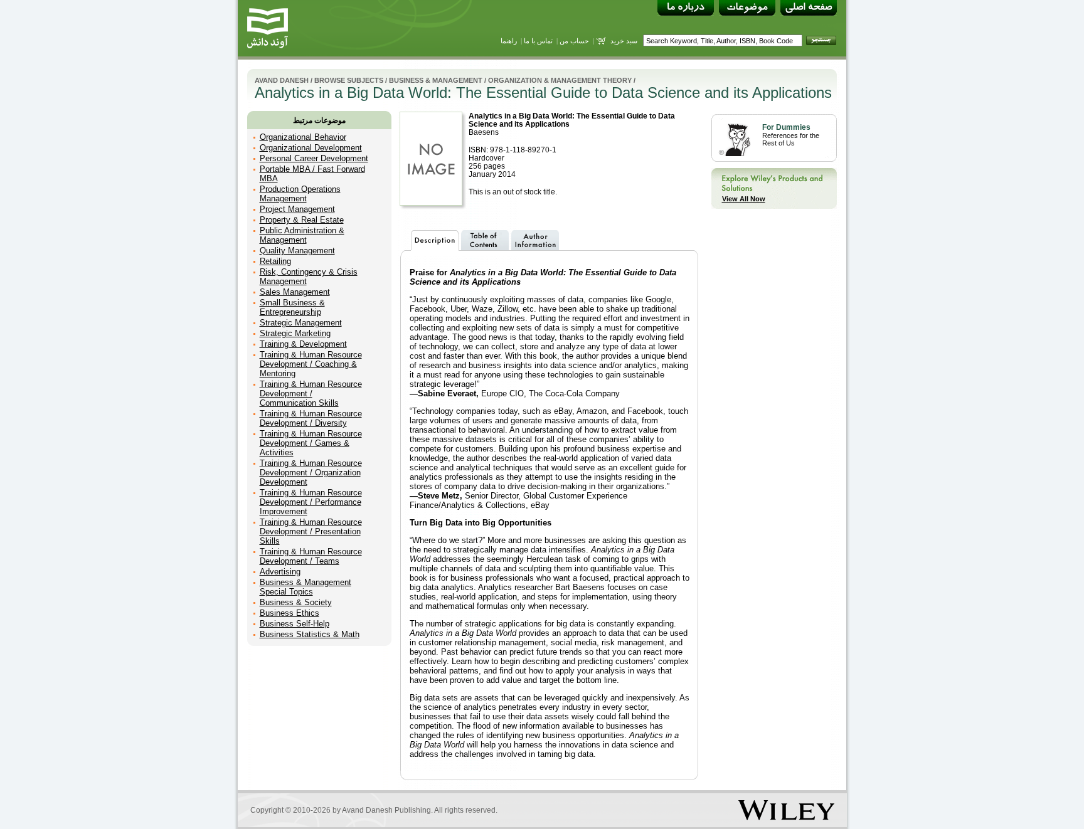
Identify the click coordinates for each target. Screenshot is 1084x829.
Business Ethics (289, 613)
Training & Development (303, 344)
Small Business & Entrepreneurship (292, 307)
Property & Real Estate (302, 219)
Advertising (280, 571)
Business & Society (296, 602)
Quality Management (297, 250)
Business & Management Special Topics (305, 587)
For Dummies (786, 127)
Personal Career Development (314, 158)
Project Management (297, 209)
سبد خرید (623, 41)
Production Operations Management (300, 193)
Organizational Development (311, 147)
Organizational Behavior (303, 137)
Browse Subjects (348, 80)
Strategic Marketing (295, 333)
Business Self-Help (294, 623)
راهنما (509, 41)
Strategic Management (301, 322)
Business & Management (435, 80)
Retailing (275, 261)
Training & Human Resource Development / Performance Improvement (311, 502)
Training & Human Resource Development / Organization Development (311, 472)
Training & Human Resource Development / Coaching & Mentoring (311, 364)
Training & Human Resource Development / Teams (311, 556)
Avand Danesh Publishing (386, 810)
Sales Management (295, 292)
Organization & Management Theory (560, 80)
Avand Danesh (282, 80)
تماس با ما (538, 41)
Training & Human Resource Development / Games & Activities (311, 443)
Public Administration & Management (302, 235)
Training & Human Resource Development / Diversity (311, 418)
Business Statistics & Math (309, 634)
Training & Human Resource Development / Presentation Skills (311, 531)
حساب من (574, 41)
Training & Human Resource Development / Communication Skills (311, 393)
